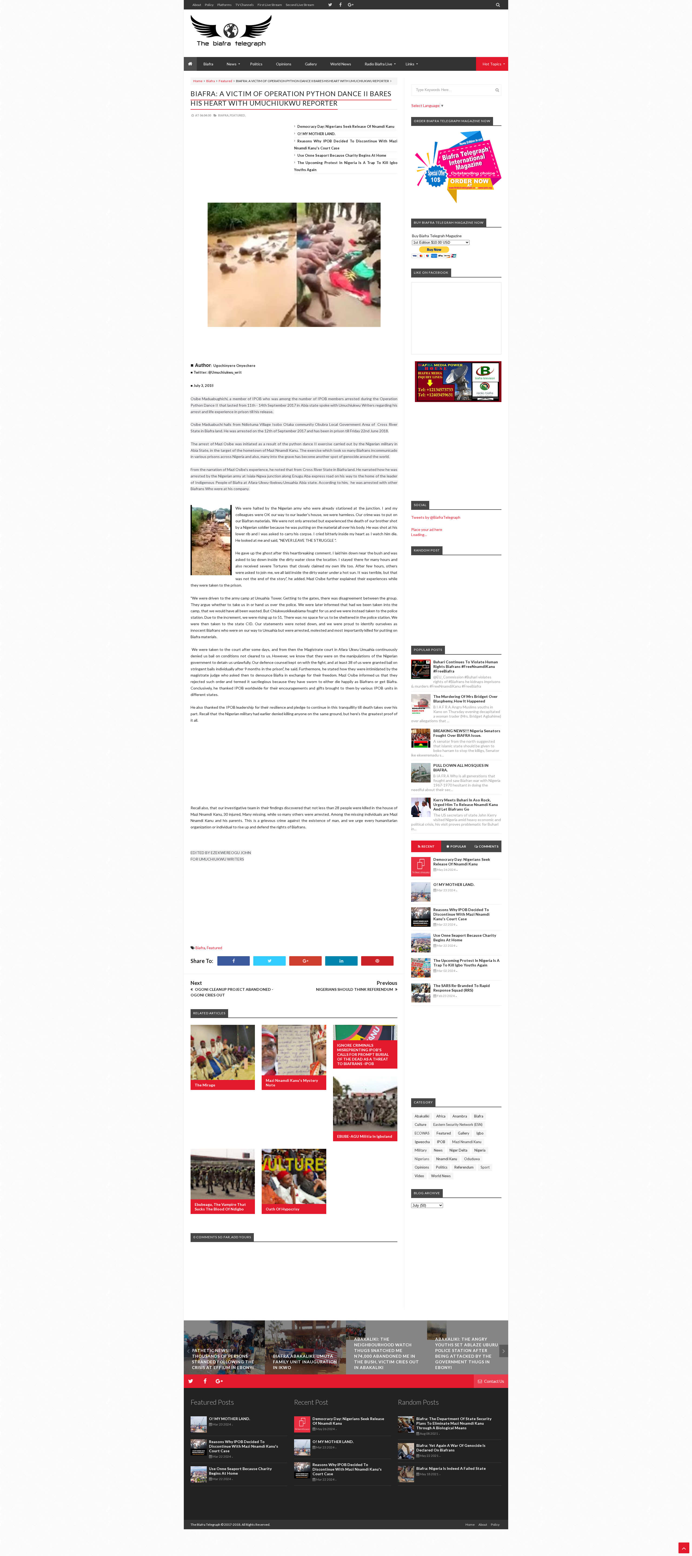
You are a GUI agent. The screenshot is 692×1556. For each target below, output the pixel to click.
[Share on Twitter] (269, 961)
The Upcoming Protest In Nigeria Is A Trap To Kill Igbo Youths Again (466, 962)
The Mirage (205, 1085)
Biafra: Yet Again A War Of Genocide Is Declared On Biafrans (450, 1447)
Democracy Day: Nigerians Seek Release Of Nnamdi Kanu (345, 126)
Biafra (210, 81)
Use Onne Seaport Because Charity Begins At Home (341, 155)
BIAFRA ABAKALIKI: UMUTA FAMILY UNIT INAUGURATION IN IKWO (224, 1362)
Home (197, 81)
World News (340, 64)
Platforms (224, 5)
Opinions (283, 64)
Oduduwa (472, 1159)
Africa (440, 1116)
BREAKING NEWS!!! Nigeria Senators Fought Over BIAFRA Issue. (466, 733)
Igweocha (422, 1142)
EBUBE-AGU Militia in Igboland (364, 1136)
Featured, (238, 115)
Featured (225, 81)
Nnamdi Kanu (446, 1159)
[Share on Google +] (305, 961)
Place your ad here (426, 529)
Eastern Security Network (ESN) (458, 1124)
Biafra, (223, 115)
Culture (420, 1124)
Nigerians (422, 1159)
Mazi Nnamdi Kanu (466, 1142)
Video (419, 1176)
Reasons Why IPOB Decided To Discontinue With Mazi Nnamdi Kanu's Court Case (461, 914)
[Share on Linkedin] (341, 961)
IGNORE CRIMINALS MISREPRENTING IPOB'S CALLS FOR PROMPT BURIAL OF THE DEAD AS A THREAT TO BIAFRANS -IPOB (363, 1054)
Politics (256, 64)
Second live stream (300, 5)
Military (421, 1150)
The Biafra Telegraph (206, 1524)
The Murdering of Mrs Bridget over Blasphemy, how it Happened (465, 698)
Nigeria (479, 1150)
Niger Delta (458, 1150)
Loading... (419, 534)
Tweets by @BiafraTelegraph (435, 517)
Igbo (480, 1133)
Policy (209, 5)
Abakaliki (422, 1116)
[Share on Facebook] (233, 961)
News (438, 1150)
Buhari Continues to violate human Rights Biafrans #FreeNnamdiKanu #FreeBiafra (465, 666)
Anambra (460, 1116)
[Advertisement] (403, 27)
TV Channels (244, 5)
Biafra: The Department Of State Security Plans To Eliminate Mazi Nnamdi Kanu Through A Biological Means (453, 1423)
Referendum (464, 1167)
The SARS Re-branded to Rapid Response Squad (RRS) (461, 987)
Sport (485, 1167)
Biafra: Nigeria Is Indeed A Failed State (451, 1468)
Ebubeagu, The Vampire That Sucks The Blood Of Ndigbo (220, 1206)
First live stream (270, 5)
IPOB (441, 1142)
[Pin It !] (377, 961)
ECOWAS (422, 1133)
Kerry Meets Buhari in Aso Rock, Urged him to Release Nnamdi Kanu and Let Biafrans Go (465, 804)
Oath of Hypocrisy (282, 1209)
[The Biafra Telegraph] (241, 33)
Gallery (311, 64)
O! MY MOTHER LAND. (316, 134)
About (196, 5)
